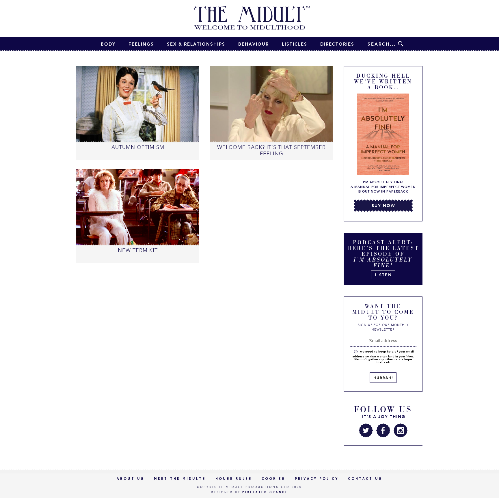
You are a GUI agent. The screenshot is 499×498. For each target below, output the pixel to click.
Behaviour (253, 44)
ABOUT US (130, 478)
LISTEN (383, 275)
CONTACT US (365, 478)
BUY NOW (383, 205)
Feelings (141, 44)
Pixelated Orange (265, 492)
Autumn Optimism (137, 147)
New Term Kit (138, 250)
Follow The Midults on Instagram (400, 430)
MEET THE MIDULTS (180, 478)
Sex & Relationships (196, 44)
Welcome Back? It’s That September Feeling (271, 150)
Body (108, 44)
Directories (337, 44)
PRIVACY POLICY (316, 478)
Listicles (294, 44)
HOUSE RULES (233, 478)
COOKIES (273, 478)
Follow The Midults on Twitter (366, 430)
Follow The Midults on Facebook (383, 430)
